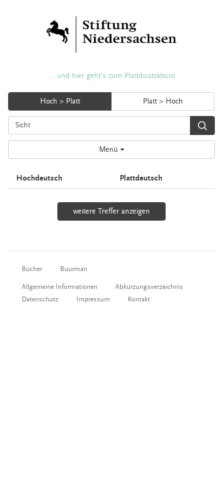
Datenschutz (40, 299)
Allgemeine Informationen (59, 287)
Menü (109, 149)
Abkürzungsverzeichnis (149, 287)
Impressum (93, 299)
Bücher (32, 269)
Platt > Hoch (163, 101)
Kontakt (139, 299)
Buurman (73, 269)
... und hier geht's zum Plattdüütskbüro (111, 76)
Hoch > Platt (60, 101)
